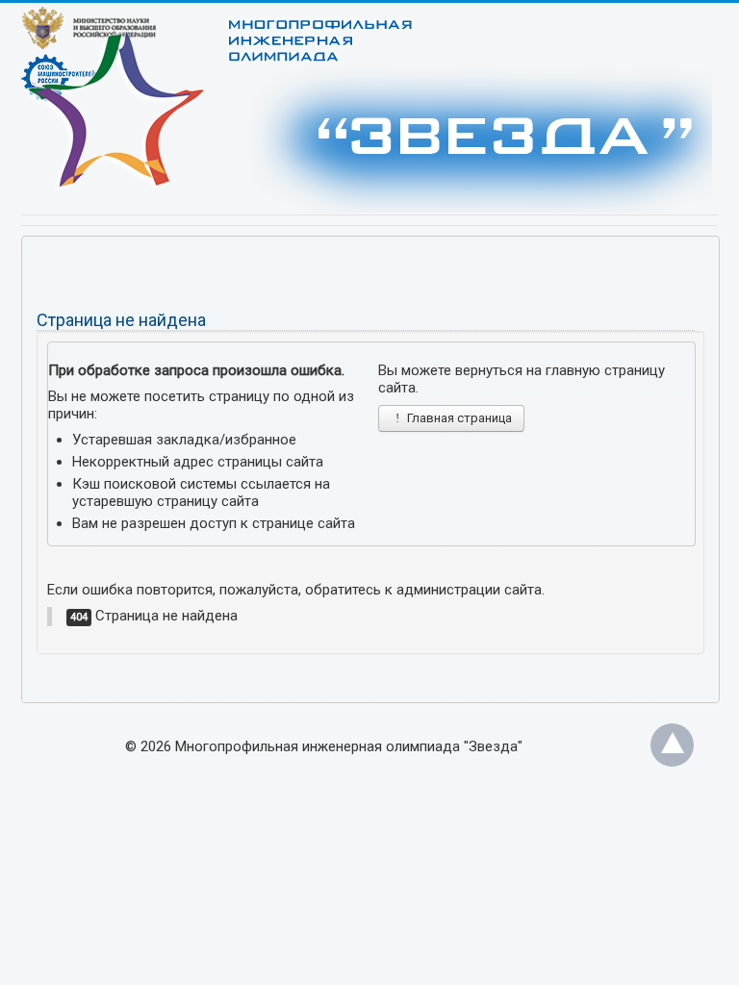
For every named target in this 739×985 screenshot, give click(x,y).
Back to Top (672, 745)
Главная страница (458, 418)
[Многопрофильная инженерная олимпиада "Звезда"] (310, 118)
